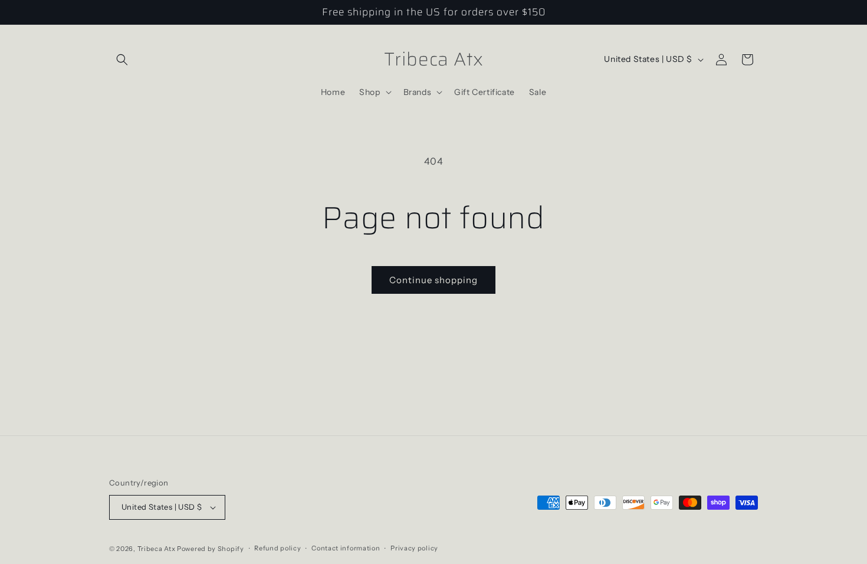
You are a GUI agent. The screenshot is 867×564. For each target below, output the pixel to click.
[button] (122, 60)
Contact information (345, 548)
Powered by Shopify (210, 549)
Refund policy (277, 548)
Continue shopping (433, 280)
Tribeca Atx (156, 549)
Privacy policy (414, 548)
